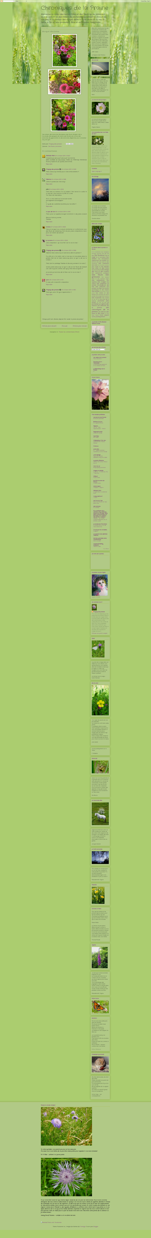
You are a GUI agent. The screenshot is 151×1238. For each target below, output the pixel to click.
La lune (99, 302)
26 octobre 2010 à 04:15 (63, 212)
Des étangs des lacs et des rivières (100, 270)
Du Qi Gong (99, 299)
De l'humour (100, 255)
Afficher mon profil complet (99, 633)
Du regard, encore (98, 423)
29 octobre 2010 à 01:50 (68, 290)
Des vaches (105, 298)
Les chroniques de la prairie (100, 309)
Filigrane (95, 426)
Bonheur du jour (97, 421)
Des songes (99, 296)
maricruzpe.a (97, 486)
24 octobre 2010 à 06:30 (68, 169)
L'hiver (94, 302)
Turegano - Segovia (98, 487)
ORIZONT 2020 (97, 546)
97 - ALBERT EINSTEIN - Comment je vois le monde (100, 451)
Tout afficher (106, 548)
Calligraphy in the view (99, 440)
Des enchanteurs (96, 270)
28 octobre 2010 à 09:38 (68, 250)
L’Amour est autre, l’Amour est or (100, 462)
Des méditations (98, 280)
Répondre (49, 164)
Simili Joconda (97, 541)
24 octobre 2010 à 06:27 (62, 156)
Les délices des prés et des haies (100, 313)
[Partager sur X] (69, 144)
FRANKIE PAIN (50, 156)
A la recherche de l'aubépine (100, 252)
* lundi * (95, 497)
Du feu (93, 299)
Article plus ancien (80, 326)
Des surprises (96, 298)
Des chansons (103, 263)
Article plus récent (49, 326)
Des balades (102, 260)
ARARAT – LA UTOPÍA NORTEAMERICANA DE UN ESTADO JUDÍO (100, 519)
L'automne (58, 146)
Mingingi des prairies (52, 169)
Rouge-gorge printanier (99, 467)
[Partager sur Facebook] (71, 144)
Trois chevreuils (97, 359)
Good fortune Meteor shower (99, 442)
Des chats (94, 265)
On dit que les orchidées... (100, 530)
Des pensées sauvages (100, 287)
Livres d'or (96, 449)
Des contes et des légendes (100, 266)
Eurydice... (95, 531)
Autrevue (95, 446)
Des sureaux (105, 296)
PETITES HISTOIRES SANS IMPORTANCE (100, 539)
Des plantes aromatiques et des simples (100, 289)
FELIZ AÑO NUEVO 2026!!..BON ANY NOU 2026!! (100, 456)
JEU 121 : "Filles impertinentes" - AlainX (99, 428)
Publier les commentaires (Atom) (69, 332)
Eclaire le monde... (97, 433)
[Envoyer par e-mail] (66, 144)
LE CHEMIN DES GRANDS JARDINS (100, 534)
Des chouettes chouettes (103, 265)
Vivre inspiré (104, 315)
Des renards (99, 294)
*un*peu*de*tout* (97, 496)
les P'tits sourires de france (98, 481)
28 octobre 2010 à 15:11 (56, 280)
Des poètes (95, 291)
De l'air (104, 253)
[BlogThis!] (68, 144)
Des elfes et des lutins (100, 268)
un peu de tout (50, 212)
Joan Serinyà (96, 455)
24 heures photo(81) (98, 418)
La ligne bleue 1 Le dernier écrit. (100, 492)
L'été (107, 301)
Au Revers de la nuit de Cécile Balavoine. (99, 526)
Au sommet (96, 507)
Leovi (47, 280)
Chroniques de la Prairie (74, 8)
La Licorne (49, 240)
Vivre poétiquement (98, 317)
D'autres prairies (96, 253)
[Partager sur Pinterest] (72, 144)
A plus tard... (96, 477)
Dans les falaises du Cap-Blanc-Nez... (100, 502)
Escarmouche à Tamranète (97, 362)
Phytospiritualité (97, 431)
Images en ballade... (98, 470)
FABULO (95, 476)
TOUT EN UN (96, 466)
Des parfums (100, 287)
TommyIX (83, 1226)
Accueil (64, 326)
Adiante (48, 179)
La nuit (104, 302)
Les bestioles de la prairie (100, 307)
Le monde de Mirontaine (100, 524)
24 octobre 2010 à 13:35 (58, 179)
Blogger (95, 1226)
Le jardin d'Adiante (98, 460)
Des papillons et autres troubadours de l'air (100, 285)
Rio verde (95, 437)
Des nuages (102, 282)
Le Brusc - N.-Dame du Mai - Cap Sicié (100, 472)
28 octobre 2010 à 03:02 (60, 240)
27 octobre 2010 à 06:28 (58, 227)
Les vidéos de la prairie (99, 357)
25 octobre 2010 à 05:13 (56, 189)
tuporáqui (96, 436)
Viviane (48, 227)
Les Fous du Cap (98, 500)
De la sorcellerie (101, 257)
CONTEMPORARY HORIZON (98, 544)
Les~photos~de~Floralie (99, 417)
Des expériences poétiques (100, 273)
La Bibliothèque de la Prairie (99, 369)
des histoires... (97, 506)
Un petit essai (97, 483)
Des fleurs (51, 146)
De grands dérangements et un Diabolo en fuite (100, 365)
